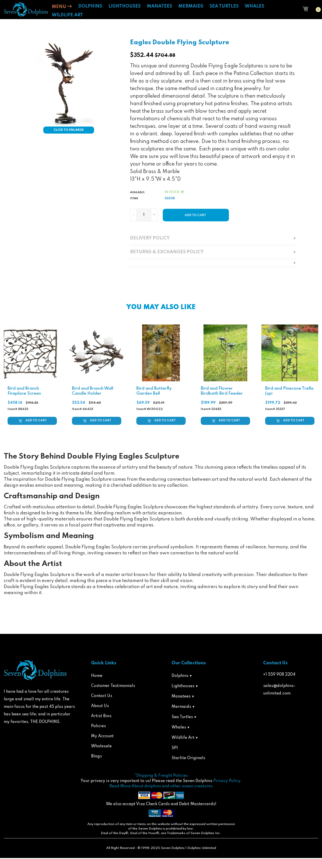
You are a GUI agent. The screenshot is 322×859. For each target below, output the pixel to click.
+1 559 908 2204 (279, 675)
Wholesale (101, 746)
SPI (175, 748)
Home (96, 676)
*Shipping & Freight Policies (161, 776)
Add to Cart (36, 420)
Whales (179, 727)
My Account (102, 736)
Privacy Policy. (227, 781)
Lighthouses (183, 686)
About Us (100, 706)
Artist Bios (101, 716)
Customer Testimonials (113, 686)
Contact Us (101, 696)
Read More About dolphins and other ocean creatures (161, 786)
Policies (98, 726)
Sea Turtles (182, 717)
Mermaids (181, 707)
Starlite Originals (188, 758)
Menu (59, 7)
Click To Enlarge (69, 130)
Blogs (96, 756)
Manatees (181, 696)
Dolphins (180, 676)
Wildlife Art (183, 738)
